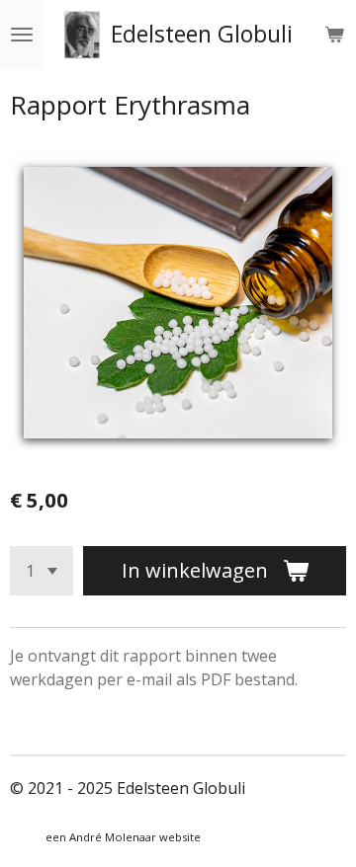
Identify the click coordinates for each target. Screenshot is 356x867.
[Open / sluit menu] (22, 34)
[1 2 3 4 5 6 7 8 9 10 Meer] (41, 570)
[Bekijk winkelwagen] (334, 34)
